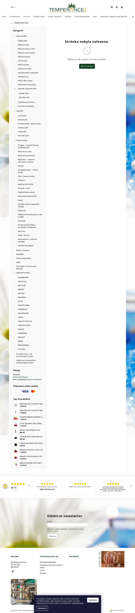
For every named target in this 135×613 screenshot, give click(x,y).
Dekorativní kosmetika (27, 85)
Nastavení (42, 608)
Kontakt (43, 573)
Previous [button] (29, 485)
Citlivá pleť (22, 132)
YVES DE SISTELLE (25, 321)
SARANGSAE (22, 309)
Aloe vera (21, 231)
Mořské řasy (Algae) (26, 246)
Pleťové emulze (24, 57)
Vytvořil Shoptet (118, 610)
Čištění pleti (22, 41)
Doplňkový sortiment (26, 102)
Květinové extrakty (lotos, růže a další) (30, 215)
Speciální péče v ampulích (28, 73)
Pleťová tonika (23, 45)
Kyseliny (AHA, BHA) (25, 184)
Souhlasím (93, 600)
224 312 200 (15, 565)
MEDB (20, 341)
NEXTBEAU (22, 297)
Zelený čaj (22, 210)
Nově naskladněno (23, 258)
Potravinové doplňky (26, 106)
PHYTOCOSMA (23, 305)
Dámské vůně (24, 97)
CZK (12, 7)
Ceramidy (21, 221)
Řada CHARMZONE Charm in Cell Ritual (27, 379)
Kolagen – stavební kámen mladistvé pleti (28, 146)
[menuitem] (4, 16)
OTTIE (20, 301)
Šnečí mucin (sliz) (25, 151)
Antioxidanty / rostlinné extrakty (27, 240)
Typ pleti (19, 111)
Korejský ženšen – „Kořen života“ (28, 171)
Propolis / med (24, 188)
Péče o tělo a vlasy (25, 81)
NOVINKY (20, 254)
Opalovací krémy (24, 69)
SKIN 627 (21, 337)
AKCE (18, 262)
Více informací (78, 603)
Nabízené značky (23, 273)
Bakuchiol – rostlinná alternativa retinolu (26, 160)
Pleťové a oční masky (26, 53)
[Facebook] (13, 571)
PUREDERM (22, 333)
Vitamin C (22, 180)
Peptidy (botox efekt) (26, 192)
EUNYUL (21, 329)
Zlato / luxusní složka (26, 176)
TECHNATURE (23, 313)
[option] (47, 487)
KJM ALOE (22, 285)
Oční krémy (22, 61)
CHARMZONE (23, 277)
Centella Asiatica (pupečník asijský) (28, 205)
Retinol (21, 166)
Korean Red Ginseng (20, 377)
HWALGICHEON (24, 325)
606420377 (15, 567)
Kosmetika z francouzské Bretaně (26, 267)
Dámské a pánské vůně (27, 89)
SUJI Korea (22, 281)
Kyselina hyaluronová (26, 155)
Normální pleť (23, 136)
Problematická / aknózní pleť (29, 124)
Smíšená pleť (23, 128)
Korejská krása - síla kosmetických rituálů (24, 355)
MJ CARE (21, 293)
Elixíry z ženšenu (23, 250)
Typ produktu (21, 36)
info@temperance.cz (19, 562)
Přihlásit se (52, 536)
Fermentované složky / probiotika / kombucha (27, 226)
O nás (42, 570)
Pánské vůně (24, 93)
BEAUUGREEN (23, 345)
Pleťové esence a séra (26, 49)
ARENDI (21, 289)
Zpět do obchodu (87, 66)
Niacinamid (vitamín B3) (27, 196)
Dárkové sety (23, 77)
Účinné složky (21, 140)
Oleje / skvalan (24, 235)
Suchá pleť (22, 116)
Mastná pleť (22, 120)
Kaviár (20, 200)
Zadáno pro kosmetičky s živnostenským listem (26, 361)
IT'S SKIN (21, 349)
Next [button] (131, 485)
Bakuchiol (16, 375)
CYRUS (20, 317)
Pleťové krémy (23, 65)
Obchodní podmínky (48, 562)
